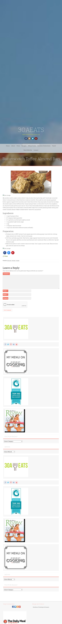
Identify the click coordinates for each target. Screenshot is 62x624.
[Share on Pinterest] (12, 254)
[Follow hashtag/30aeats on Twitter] (15, 606)
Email (5, 294)
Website (5, 298)
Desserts (9, 260)
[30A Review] (15, 420)
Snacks (17, 260)
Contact (36, 150)
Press (18, 146)
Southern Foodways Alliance (41, 607)
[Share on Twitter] (8, 254)
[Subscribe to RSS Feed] (17, 606)
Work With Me (27, 150)
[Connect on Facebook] (13, 606)
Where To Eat (32, 146)
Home (8, 146)
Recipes (24, 146)
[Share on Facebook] (4, 254)
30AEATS (31, 129)
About (13, 146)
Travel (54, 146)
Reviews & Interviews (44, 146)
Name (5, 291)
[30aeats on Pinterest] (20, 606)
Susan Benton (21, 162)
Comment (6, 273)
